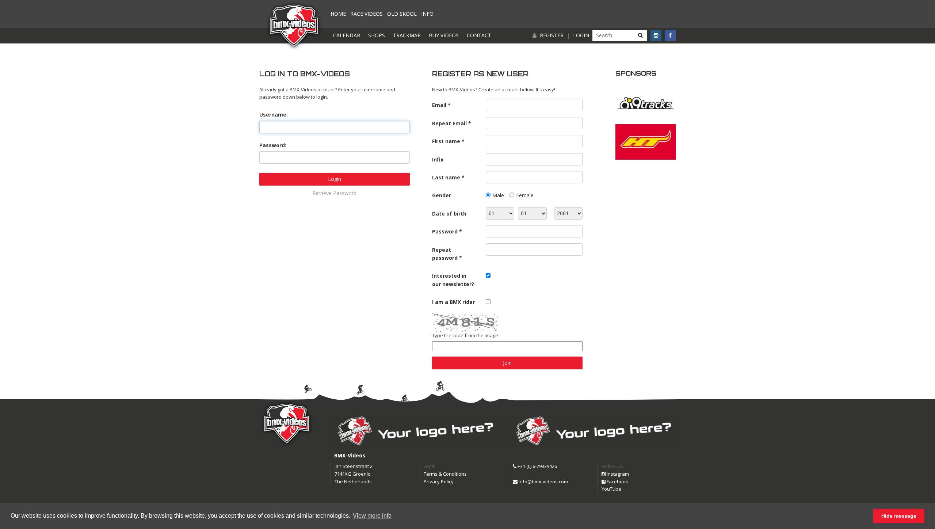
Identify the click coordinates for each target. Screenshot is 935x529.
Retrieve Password (334, 193)
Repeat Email (449, 123)
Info (427, 13)
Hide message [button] (898, 516)
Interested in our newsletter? (453, 279)
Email (439, 105)
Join (507, 362)
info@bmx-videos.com (543, 481)
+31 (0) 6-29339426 (536, 466)
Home (338, 13)
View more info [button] (372, 516)
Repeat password (445, 253)
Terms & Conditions (445, 474)
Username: (273, 114)
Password (445, 231)
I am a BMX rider (453, 301)
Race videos (366, 13)
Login (581, 35)
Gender (441, 195)
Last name (446, 177)
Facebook (617, 481)
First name (446, 141)
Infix (437, 159)
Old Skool (402, 13)
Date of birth (449, 213)
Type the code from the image (465, 335)
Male (498, 195)
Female (525, 195)
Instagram (617, 474)
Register (552, 35)
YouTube (611, 489)
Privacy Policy (439, 481)
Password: (272, 145)
